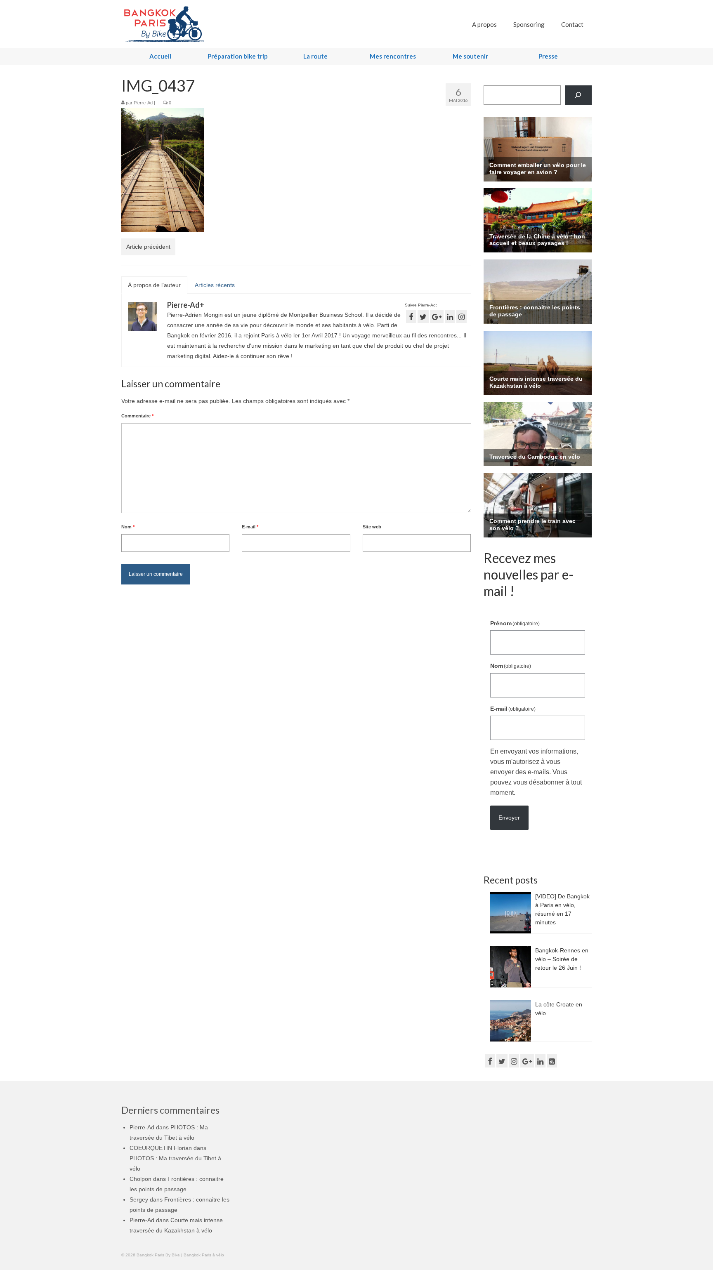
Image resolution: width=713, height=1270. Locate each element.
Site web (372, 526)
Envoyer (509, 817)
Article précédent (148, 246)
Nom (128, 526)
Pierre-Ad (143, 102)
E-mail (250, 526)
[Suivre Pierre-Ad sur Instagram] (461, 316)
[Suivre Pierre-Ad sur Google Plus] (437, 316)
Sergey (139, 1199)
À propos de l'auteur (154, 285)
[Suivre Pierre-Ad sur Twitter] (423, 316)
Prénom (515, 623)
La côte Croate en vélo (558, 1008)
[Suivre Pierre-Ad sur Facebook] (411, 316)
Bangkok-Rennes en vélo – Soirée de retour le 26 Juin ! (561, 959)
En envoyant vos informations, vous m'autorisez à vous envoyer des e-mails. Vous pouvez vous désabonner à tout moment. (536, 772)
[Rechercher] (578, 95)
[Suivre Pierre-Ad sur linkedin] (450, 316)
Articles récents (215, 285)
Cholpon (140, 1179)
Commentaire (137, 415)
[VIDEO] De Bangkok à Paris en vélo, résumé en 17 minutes (562, 909)
